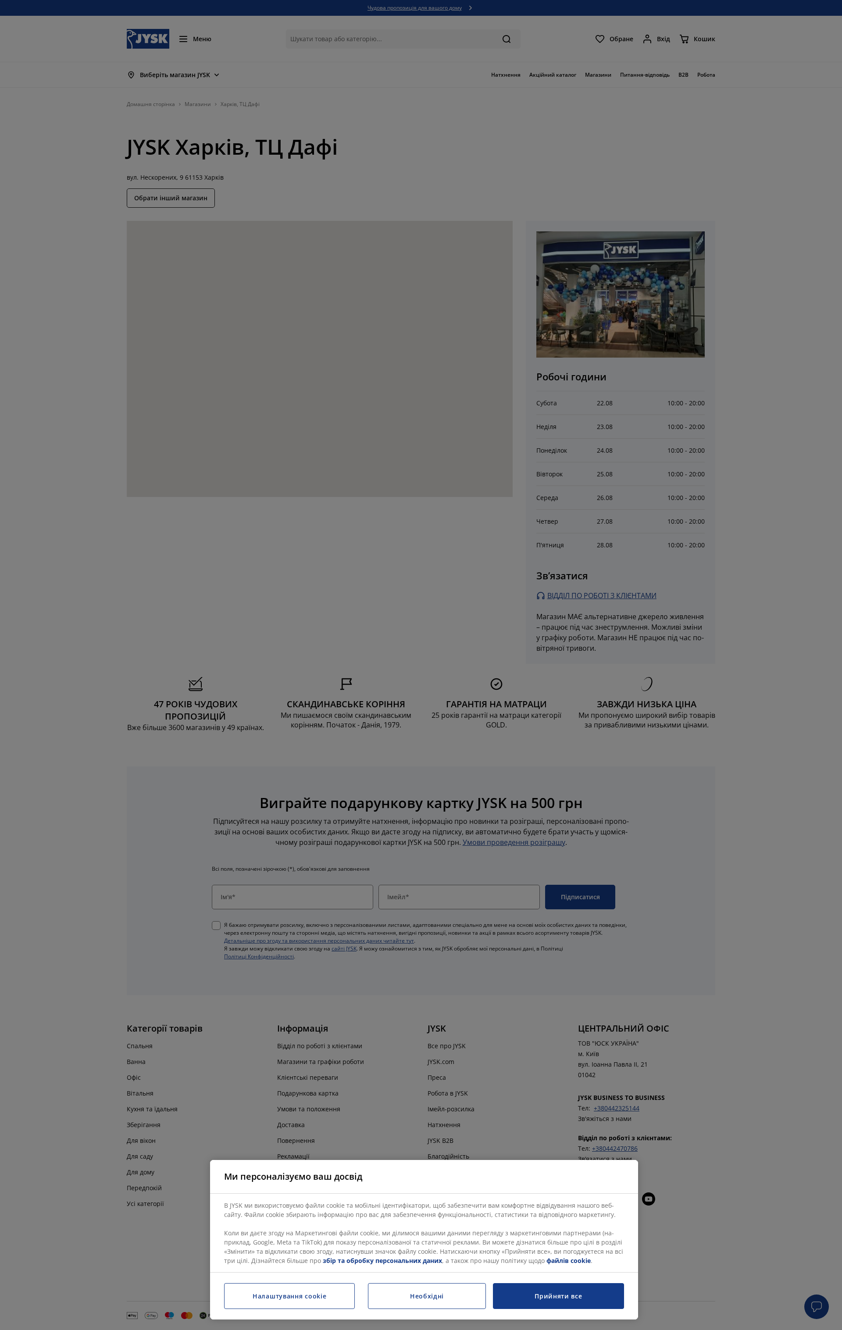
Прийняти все (558, 1296)
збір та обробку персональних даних (382, 1260)
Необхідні (427, 1296)
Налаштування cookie (289, 1296)
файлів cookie (568, 1260)
